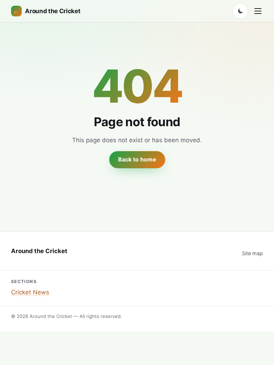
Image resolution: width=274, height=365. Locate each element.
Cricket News (30, 292)
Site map (252, 253)
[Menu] (258, 11)
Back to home (137, 159)
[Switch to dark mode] (240, 11)
